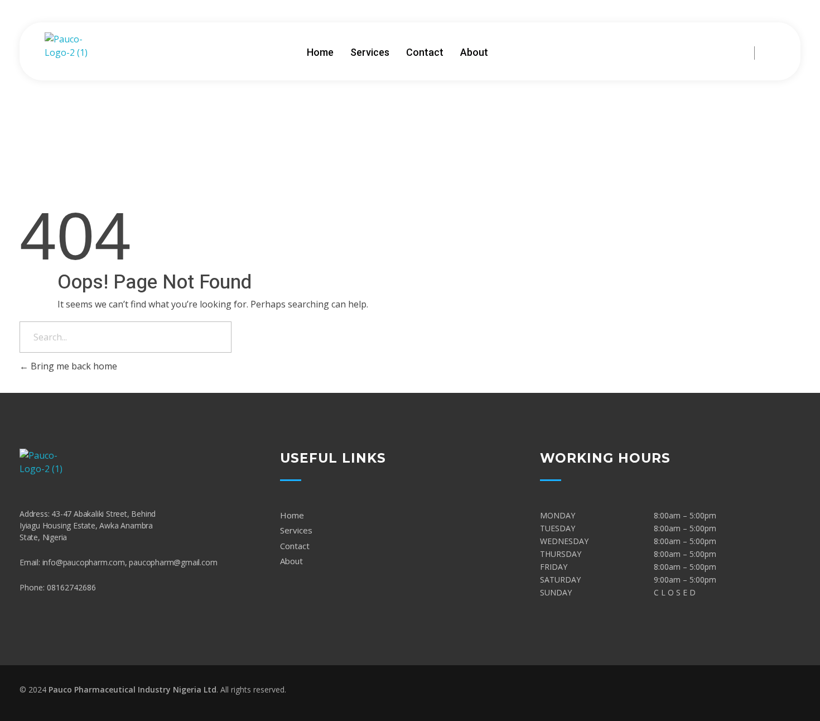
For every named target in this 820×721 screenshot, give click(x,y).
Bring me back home (72, 366)
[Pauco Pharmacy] (75, 51)
